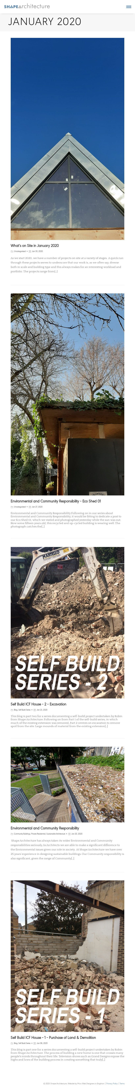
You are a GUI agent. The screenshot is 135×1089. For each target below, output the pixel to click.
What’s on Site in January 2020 (35, 246)
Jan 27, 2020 (37, 507)
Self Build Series (24, 710)
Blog (15, 710)
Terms (122, 1084)
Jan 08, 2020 (42, 1043)
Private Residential (38, 834)
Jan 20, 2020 (76, 834)
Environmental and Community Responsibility (45, 828)
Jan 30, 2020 (37, 251)
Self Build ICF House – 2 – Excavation (38, 704)
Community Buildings (22, 834)
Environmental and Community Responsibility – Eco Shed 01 (56, 501)
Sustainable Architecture (55, 834)
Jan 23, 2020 (42, 710)
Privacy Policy (112, 1084)
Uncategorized (20, 251)
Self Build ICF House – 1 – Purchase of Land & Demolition (53, 1038)
